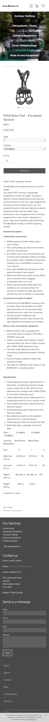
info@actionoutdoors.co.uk (20, 566)
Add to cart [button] (24, 171)
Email (5, 626)
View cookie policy (31, 719)
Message (6, 635)
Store (5, 67)
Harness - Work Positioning (14, 510)
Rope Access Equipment (16, 67)
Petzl (27, 67)
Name (5, 609)
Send (7, 653)
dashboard (17, 710)
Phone (5, 618)
